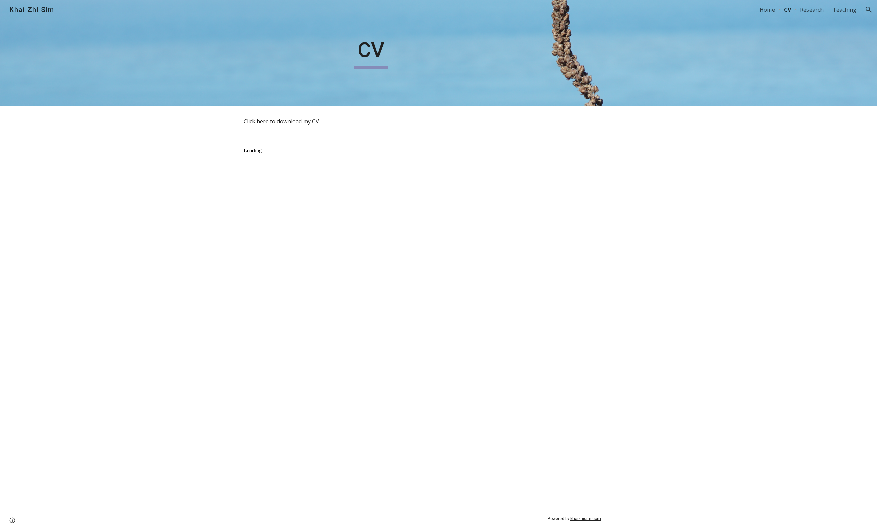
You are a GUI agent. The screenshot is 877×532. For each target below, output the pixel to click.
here (263, 121)
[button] (869, 9)
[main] (371, 53)
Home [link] (767, 9)
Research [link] (812, 9)
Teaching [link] (844, 9)
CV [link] (787, 9)
